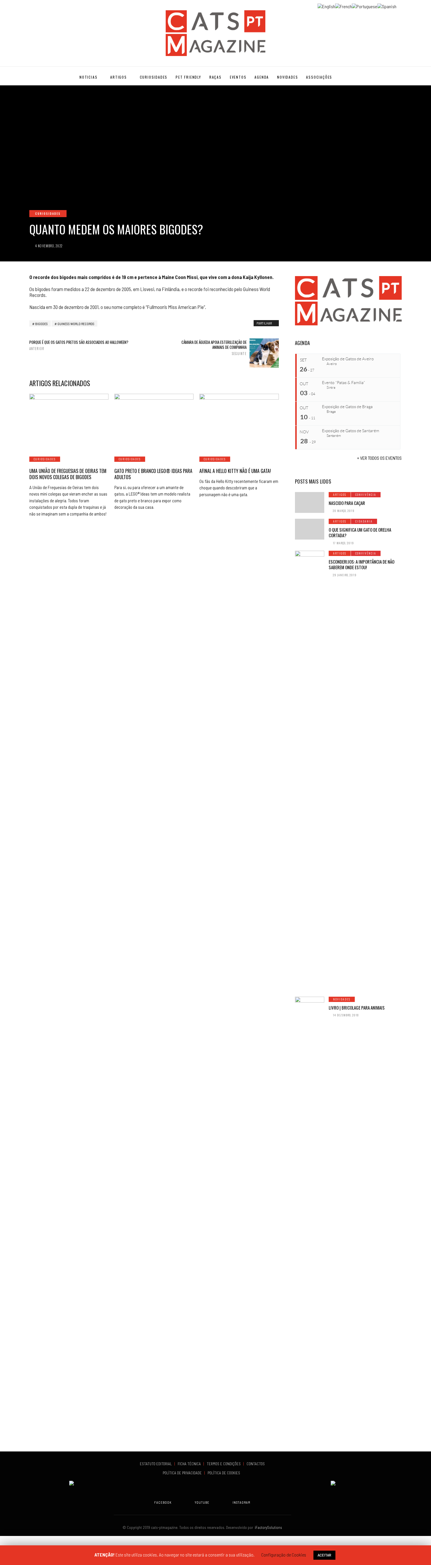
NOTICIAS (88, 77)
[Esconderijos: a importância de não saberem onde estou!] (309, 771)
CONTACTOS (256, 1463)
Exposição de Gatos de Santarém (350, 430)
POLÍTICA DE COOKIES (225, 1473)
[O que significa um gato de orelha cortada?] (309, 529)
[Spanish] (386, 6)
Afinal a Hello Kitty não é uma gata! (235, 470)
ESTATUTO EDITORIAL (156, 1463)
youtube (202, 1502)
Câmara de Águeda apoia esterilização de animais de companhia (213, 348)
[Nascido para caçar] (309, 502)
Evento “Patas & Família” (343, 382)
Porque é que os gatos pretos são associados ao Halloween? (78, 345)
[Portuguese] (364, 6)
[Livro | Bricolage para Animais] (309, 1217)
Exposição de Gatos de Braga (347, 406)
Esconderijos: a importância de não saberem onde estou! (361, 564)
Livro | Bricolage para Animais (357, 1007)
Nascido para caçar (347, 503)
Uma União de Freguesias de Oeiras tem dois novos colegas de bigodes (67, 474)
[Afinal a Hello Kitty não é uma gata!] (239, 421)
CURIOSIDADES (154, 77)
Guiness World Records (75, 324)
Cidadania (364, 521)
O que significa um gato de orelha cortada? (360, 532)
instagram (241, 1502)
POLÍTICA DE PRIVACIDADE (183, 1473)
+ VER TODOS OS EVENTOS (379, 458)
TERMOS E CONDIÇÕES (224, 1463)
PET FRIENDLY (188, 77)
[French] (343, 6)
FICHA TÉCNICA (190, 1463)
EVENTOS (238, 77)
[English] (326, 6)
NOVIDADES (287, 77)
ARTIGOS (118, 77)
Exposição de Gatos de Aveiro (348, 358)
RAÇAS (215, 77)
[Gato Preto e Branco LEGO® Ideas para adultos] (154, 421)
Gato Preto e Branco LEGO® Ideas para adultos (153, 474)
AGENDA (261, 77)
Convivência (365, 494)
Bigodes (41, 324)
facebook (163, 1502)
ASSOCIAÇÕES (319, 77)
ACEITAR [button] (324, 1554)
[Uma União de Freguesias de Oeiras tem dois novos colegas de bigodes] (68, 421)
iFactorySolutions (267, 1527)
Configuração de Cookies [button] (283, 1554)
